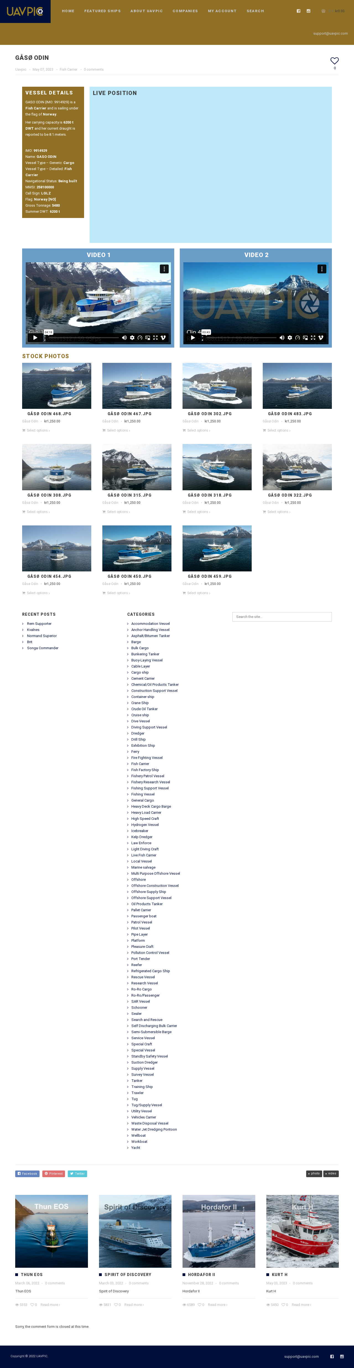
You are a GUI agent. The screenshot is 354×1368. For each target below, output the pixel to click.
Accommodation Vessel (150, 624)
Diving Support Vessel (149, 727)
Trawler (137, 1093)
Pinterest (55, 1173)
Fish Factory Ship (145, 770)
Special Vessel (143, 1050)
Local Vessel (141, 861)
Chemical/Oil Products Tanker (155, 684)
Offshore (138, 879)
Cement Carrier (143, 678)
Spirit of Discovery (128, 1274)
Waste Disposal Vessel (149, 1123)
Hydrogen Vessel (145, 825)
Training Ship (142, 1087)
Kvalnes (33, 630)
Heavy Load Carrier (146, 812)
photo (315, 1173)
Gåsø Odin (30, 421)
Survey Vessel (142, 1074)
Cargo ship (140, 672)
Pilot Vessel (140, 928)
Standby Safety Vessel (149, 1056)
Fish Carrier (68, 69)
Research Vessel (144, 983)
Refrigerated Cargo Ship (150, 971)
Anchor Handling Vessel (150, 630)
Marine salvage (143, 867)
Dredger (137, 733)
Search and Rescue (146, 1020)
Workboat (139, 1141)
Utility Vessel (141, 1111)
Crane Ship (140, 703)
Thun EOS (32, 1274)
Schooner (139, 1007)
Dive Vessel (140, 721)
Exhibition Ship (143, 745)
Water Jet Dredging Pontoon (154, 1129)
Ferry (135, 752)
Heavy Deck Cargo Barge (151, 806)
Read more (49, 1305)
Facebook (28, 1173)
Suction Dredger (144, 1062)
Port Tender (140, 959)
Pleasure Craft (142, 946)
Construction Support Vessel (154, 691)
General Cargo (142, 800)
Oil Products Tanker (147, 904)
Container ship (142, 697)
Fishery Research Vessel (150, 782)
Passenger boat (144, 916)
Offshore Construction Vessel (155, 886)
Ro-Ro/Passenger (145, 995)
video (332, 1173)
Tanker (136, 1081)
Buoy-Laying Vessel (147, 660)
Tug (134, 1099)
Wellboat (138, 1135)
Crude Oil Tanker (144, 709)
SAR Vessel (140, 1001)
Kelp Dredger (141, 837)
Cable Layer (140, 666)
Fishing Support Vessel (150, 788)
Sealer (136, 1014)
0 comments (94, 69)
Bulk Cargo (140, 648)
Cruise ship (140, 715)
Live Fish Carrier (143, 855)
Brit (29, 642)
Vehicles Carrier (143, 1117)
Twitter (79, 1173)
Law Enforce (141, 843)
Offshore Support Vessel (151, 898)
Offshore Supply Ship (148, 892)
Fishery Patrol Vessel (147, 776)
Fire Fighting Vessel (147, 758)
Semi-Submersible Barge (151, 1032)
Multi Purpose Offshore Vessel (155, 873)
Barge (136, 642)
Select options (37, 430)
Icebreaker (139, 831)
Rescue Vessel (143, 977)
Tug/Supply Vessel (146, 1105)
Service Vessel (143, 1038)
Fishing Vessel (143, 794)
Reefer (136, 965)
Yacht (135, 1148)
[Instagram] (308, 11)
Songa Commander (42, 648)
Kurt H (280, 1274)
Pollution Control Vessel (150, 953)
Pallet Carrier (141, 910)
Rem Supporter (39, 624)
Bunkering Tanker (145, 654)
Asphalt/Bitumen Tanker (150, 636)
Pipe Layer (139, 934)
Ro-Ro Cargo (141, 989)
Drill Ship (138, 739)
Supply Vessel (142, 1068)
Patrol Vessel (141, 922)
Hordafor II (201, 1274)
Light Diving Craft (145, 849)
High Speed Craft (145, 819)
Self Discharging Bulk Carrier (154, 1026)
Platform (138, 940)
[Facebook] (298, 11)
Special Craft (141, 1044)
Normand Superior (42, 636)
